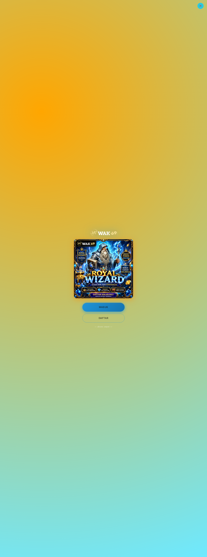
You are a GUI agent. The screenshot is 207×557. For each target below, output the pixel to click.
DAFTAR (103, 318)
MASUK (103, 307)
